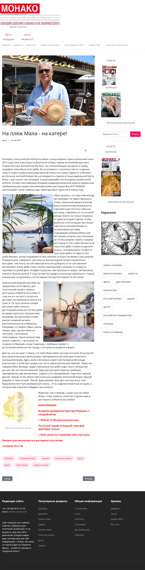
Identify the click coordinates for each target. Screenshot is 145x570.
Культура (31, 45)
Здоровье (43, 513)
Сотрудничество (74, 45)
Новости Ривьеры (113, 332)
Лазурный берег (28, 458)
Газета (114, 513)
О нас (77, 513)
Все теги (115, 524)
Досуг (4, 140)
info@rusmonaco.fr (17, 511)
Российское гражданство (117, 315)
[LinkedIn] (92, 148)
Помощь (108, 323)
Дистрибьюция (82, 529)
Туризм (41, 545)
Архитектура (110, 290)
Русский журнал (112, 298)
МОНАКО (8, 458)
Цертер (106, 307)
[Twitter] (85, 150)
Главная (5, 45)
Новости (18, 45)
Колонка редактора (117, 45)
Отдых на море (41, 465)
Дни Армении (123, 282)
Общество (94, 45)
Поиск (135, 134)
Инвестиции (44, 519)
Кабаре (131, 298)
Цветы (106, 282)
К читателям (81, 508)
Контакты (79, 519)
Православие (44, 529)
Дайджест (116, 508)
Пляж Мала (21, 465)
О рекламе (80, 524)
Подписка (79, 535)
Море (7, 465)
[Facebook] (78, 148)
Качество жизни (50, 45)
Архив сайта (117, 519)
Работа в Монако (112, 273)
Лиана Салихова (112, 265)
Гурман (45, 458)
